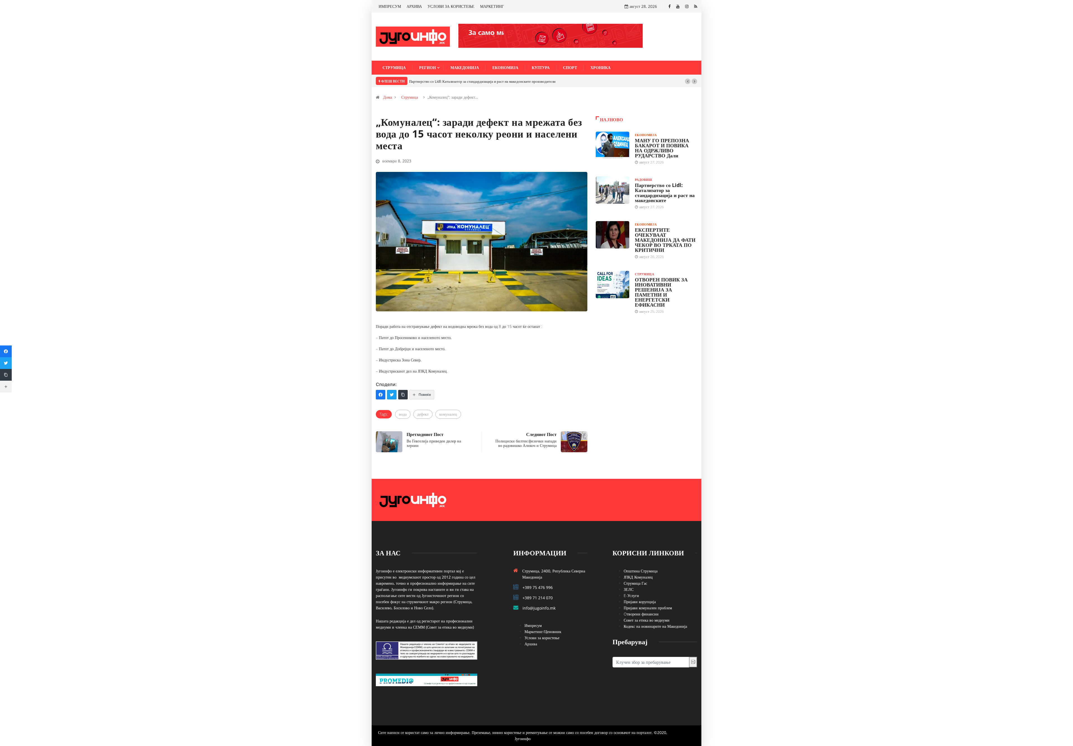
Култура (541, 67)
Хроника (600, 67)
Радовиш (643, 179)
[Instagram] (687, 6)
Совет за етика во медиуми (647, 620)
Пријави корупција (640, 601)
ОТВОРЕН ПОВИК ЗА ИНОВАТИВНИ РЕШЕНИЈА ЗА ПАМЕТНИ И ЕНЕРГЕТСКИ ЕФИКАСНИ (661, 292)
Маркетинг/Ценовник (542, 631)
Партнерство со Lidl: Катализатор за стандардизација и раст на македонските (665, 192)
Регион (427, 67)
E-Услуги (631, 595)
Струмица (394, 67)
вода (403, 414)
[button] (687, 81)
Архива (530, 643)
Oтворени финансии (641, 614)
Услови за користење (541, 637)
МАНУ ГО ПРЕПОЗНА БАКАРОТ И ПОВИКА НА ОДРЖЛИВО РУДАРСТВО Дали (662, 148)
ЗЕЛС (628, 589)
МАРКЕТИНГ (492, 6)
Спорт (570, 67)
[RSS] (695, 6)
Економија (505, 67)
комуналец (448, 414)
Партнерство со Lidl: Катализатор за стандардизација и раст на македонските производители (482, 81)
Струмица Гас (635, 583)
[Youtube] (678, 6)
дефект (423, 414)
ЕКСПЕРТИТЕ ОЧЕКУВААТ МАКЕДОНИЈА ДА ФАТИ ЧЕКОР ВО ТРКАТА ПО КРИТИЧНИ (665, 239)
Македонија (464, 67)
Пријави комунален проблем (648, 607)
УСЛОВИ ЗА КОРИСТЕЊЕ (451, 6)
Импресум (533, 625)
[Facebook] (669, 6)
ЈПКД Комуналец (638, 577)
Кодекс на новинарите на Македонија (655, 626)
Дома (387, 97)
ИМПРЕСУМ (390, 6)
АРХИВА (414, 6)
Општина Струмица (640, 571)
